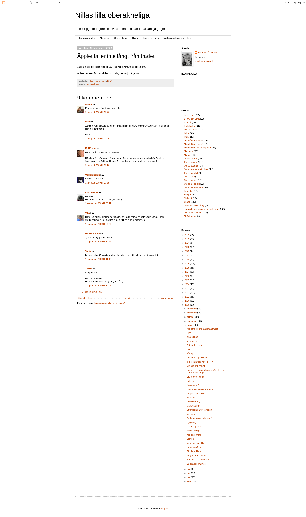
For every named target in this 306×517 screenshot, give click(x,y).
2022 (187, 251)
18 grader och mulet (196, 455)
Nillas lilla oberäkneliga (112, 15)
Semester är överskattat (198, 459)
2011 (187, 297)
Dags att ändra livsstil (197, 464)
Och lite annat (190, 158)
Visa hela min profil (204, 61)
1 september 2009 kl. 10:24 (98, 241)
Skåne (135, 38)
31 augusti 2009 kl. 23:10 (97, 165)
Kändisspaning (194, 435)
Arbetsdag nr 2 (194, 426)
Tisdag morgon (194, 430)
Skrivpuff (188, 198)
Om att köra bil (191, 173)
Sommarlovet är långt (194, 205)
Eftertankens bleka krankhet (200, 389)
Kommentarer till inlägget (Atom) (109, 303)
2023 (187, 247)
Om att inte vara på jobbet (196, 169)
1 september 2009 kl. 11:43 (98, 259)
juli (188, 469)
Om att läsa (189, 176)
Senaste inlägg (85, 298)
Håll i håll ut (189, 126)
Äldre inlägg (167, 298)
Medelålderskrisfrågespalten (177, 38)
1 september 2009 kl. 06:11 (98, 203)
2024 (187, 243)
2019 (187, 263)
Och (189, 349)
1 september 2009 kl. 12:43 (98, 285)
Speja (88, 251)
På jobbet (188, 191)
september (192, 321)
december (192, 308)
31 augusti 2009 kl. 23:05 (97, 139)
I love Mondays (194, 402)
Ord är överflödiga (195, 377)
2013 (187, 288)
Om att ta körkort (192, 184)
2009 (187, 305)
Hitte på (187, 122)
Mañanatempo (194, 406)
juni (189, 473)
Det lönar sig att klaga (197, 357)
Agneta (89, 104)
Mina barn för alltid (196, 443)
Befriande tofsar (194, 345)
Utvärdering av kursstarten (199, 410)
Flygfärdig (191, 422)
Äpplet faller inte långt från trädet (202, 329)
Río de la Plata (194, 451)
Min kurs (191, 414)
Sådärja (190, 353)
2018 (187, 268)
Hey (189, 333)
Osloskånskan (92, 175)
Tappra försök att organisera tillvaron (201, 209)
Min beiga (105, 38)
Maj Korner (90, 148)
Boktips (190, 439)
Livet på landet (191, 129)
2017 (187, 272)
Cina (87, 213)
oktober (191, 317)
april (189, 481)
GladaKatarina (92, 233)
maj (189, 477)
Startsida (127, 298)
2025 (187, 239)
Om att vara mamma (193, 187)
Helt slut (190, 381)
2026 (187, 234)
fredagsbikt (192, 341)
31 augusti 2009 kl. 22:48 (97, 112)
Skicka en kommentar (92, 292)
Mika (87, 122)
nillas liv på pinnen (207, 52)
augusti (191, 325)
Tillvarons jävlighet (86, 38)
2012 (187, 292)
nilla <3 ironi (193, 337)
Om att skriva (190, 180)
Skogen (187, 194)
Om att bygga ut (191, 166)
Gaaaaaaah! (193, 385)
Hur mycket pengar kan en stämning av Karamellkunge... (205, 371)
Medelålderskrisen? (193, 144)
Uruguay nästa (194, 447)
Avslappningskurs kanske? (199, 418)
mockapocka (91, 192)
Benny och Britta (151, 38)
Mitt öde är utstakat (196, 366)
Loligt (186, 133)
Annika (88, 268)
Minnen (187, 155)
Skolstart (191, 397)
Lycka (187, 137)
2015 (187, 280)
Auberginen (189, 115)
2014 (187, 284)
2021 (187, 255)
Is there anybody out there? (200, 362)
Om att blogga (121, 38)
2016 (187, 276)
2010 (187, 301)
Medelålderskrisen (193, 140)
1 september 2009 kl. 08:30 (98, 224)
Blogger (164, 508)
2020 (187, 259)
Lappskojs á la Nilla (196, 393)
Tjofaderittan (190, 216)
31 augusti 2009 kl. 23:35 (97, 183)
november (192, 313)
